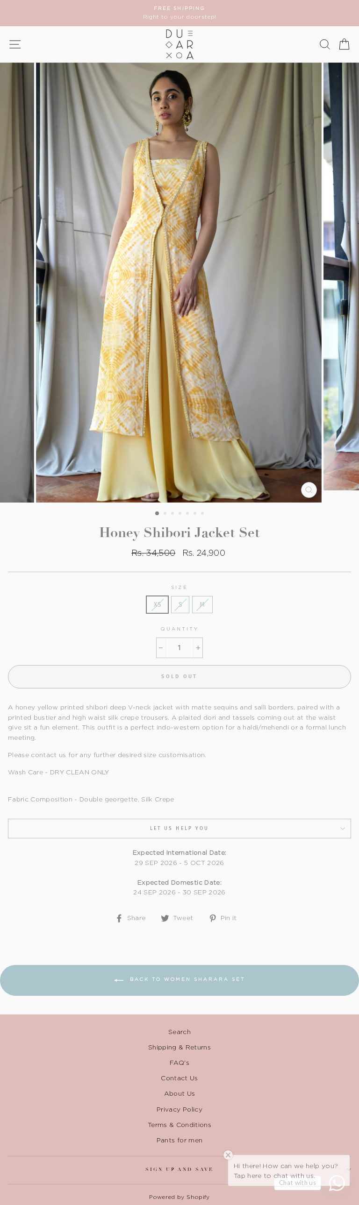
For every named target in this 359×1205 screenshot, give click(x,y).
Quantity (179, 628)
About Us (179, 1093)
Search (179, 1031)
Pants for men (179, 1140)
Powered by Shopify (179, 1197)
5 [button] (188, 514)
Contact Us (179, 1078)
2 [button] (166, 514)
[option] (179, 13)
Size (179, 587)
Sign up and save (179, 1169)
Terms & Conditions (179, 1124)
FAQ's (179, 1062)
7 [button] (203, 514)
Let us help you (179, 828)
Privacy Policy (179, 1109)
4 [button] (181, 514)
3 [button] (173, 514)
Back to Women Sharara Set (186, 979)
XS (157, 605)
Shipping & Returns (179, 1047)
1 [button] (157, 513)
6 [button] (196, 514)
